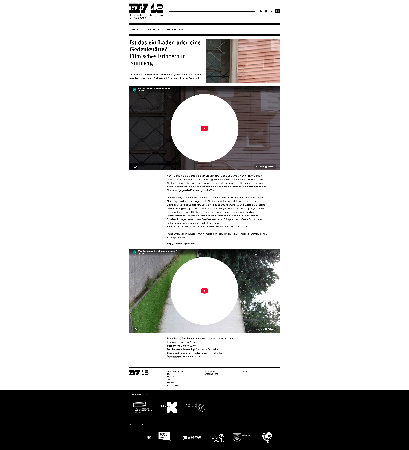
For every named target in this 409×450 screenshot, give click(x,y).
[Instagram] (271, 11)
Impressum (209, 371)
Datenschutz (211, 374)
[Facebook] (261, 11)
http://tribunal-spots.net (181, 243)
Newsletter (248, 371)
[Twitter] (266, 11)
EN (277, 11)
